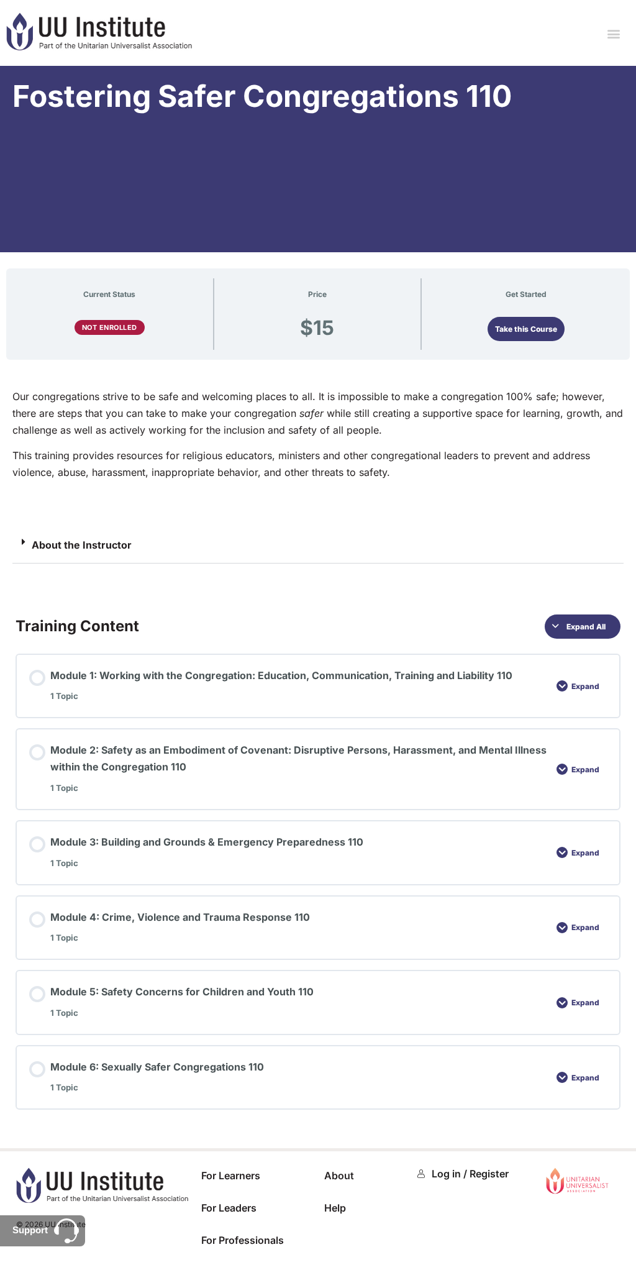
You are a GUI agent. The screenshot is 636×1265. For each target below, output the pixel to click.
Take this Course (526, 329)
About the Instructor (82, 545)
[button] (613, 33)
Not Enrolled (109, 327)
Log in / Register (470, 1173)
